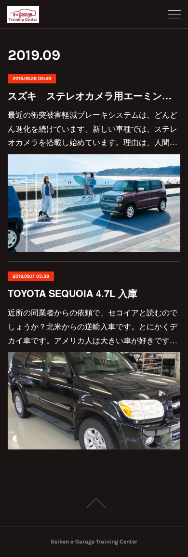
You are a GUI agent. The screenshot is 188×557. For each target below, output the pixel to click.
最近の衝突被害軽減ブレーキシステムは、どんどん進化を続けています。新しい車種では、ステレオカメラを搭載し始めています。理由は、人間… (92, 128)
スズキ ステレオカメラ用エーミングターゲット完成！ (94, 95)
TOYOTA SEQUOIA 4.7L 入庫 (72, 293)
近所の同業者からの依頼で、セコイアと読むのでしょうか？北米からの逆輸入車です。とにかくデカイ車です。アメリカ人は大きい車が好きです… (92, 326)
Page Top (94, 503)
